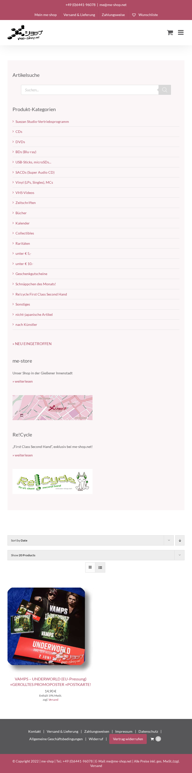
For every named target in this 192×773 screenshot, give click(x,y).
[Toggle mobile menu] (181, 32)
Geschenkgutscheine (31, 274)
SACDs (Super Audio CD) (35, 172)
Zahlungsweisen (96, 731)
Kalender (23, 223)
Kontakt (34, 731)
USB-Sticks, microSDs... (33, 162)
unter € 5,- (23, 253)
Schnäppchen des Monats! (36, 284)
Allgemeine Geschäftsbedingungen (56, 739)
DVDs (20, 142)
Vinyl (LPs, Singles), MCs (34, 182)
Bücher (21, 213)
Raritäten (23, 243)
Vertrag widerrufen (128, 739)
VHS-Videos (25, 192)
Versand (53, 699)
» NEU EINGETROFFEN (32, 343)
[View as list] (100, 567)
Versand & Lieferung (62, 731)
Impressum (123, 731)
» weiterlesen (22, 381)
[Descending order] (179, 540)
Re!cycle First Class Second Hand (41, 294)
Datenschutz (148, 731)
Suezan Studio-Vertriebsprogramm (42, 121)
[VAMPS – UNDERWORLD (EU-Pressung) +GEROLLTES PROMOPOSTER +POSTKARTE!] (51, 590)
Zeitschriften (26, 202)
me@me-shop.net (113, 5)
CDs (19, 131)
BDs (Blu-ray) (26, 152)
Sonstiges (23, 304)
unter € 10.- (24, 264)
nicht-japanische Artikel (34, 314)
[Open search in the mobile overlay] (96, 90)
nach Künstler (26, 324)
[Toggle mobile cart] (170, 32)
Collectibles (25, 233)
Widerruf (96, 739)
